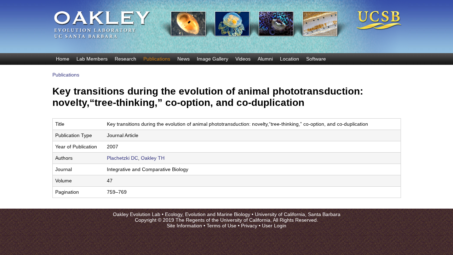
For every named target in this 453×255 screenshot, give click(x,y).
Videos (243, 59)
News (183, 59)
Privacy (249, 225)
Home (62, 59)
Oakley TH (153, 158)
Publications (156, 59)
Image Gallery (212, 59)
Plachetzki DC (122, 158)
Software (316, 59)
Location (289, 59)
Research (125, 59)
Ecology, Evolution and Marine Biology (207, 214)
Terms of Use (221, 225)
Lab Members (92, 59)
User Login (274, 225)
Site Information (184, 225)
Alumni (265, 59)
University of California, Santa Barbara (297, 214)
